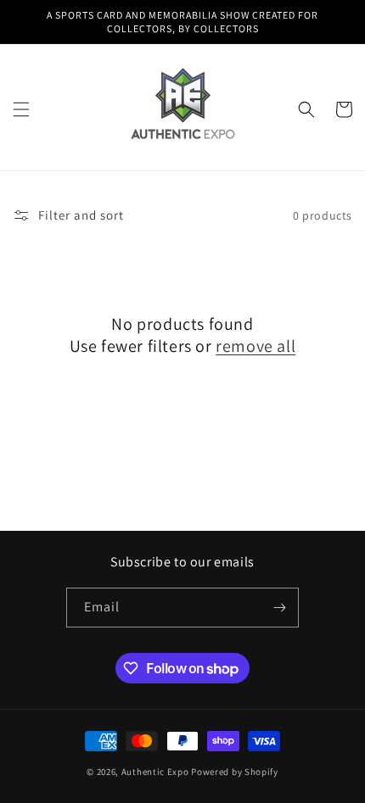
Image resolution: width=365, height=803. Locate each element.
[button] (21, 109)
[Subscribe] (279, 607)
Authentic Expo (155, 772)
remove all (255, 346)
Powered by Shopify (234, 772)
